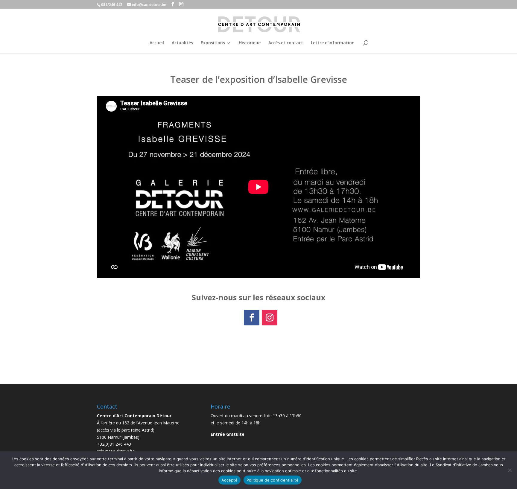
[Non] (510, 470)
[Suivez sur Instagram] (269, 317)
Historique (250, 43)
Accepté (229, 480)
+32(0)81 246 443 (114, 444)
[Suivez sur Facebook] (251, 317)
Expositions (213, 43)
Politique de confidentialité (273, 480)
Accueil (157, 43)
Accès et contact (285, 43)
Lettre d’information (333, 43)
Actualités (182, 43)
